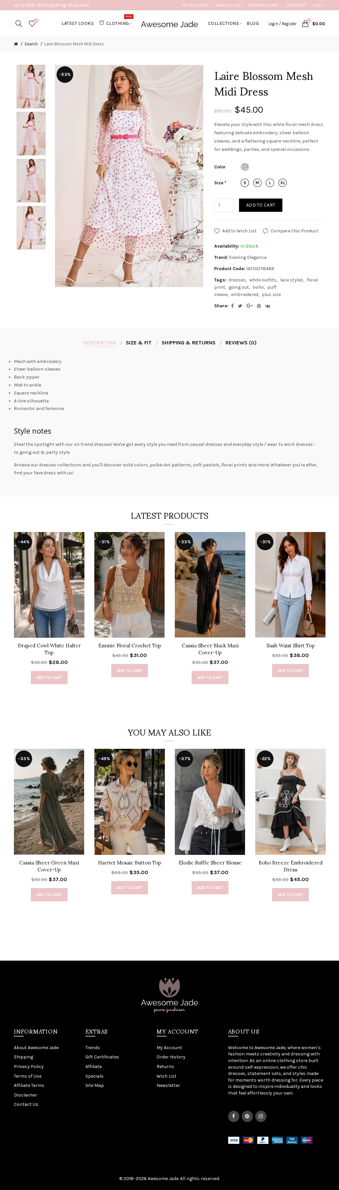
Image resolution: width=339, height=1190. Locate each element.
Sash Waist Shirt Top (290, 645)
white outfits (262, 280)
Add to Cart (260, 205)
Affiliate (93, 1066)
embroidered (244, 294)
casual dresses (206, 444)
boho (258, 287)
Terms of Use (27, 1076)
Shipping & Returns (189, 342)
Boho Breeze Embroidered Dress (290, 866)
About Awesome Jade (36, 1047)
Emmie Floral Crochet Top (129, 645)
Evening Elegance (247, 257)
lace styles (291, 280)
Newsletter (168, 1085)
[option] (31, 86)
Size (218, 183)
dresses (237, 280)
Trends (92, 1047)
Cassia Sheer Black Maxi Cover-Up (210, 649)
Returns (165, 1066)
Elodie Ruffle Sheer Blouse (210, 863)
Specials (94, 1076)
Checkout (295, 5)
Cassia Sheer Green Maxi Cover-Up (49, 866)
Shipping (23, 1057)
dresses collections (60, 465)
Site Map (94, 1085)
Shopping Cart (263, 5)
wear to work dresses (290, 444)
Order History (171, 1057)
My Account (195, 5)
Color (220, 167)
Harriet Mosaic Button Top (129, 863)
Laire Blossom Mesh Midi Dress (74, 43)
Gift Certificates (102, 1057)
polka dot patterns (170, 465)
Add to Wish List (239, 231)
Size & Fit (139, 342)
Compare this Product (294, 231)
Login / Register (282, 23)
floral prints (234, 465)
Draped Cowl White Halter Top (49, 649)
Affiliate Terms (29, 1085)
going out (239, 287)
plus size (271, 294)
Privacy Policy (29, 1066)
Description (99, 342)
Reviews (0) (241, 342)
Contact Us (26, 1104)
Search (31, 43)
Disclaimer (25, 1095)
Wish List (166, 1076)
